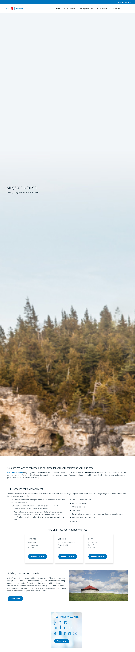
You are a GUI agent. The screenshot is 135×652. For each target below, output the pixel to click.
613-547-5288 (126, 2)
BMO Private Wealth (15, 472)
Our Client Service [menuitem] (69, 9)
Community (116, 9)
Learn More (15, 598)
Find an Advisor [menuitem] (101, 9)
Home (58, 9)
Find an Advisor (37, 556)
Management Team (86, 9)
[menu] (124, 9)
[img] (67, 228)
